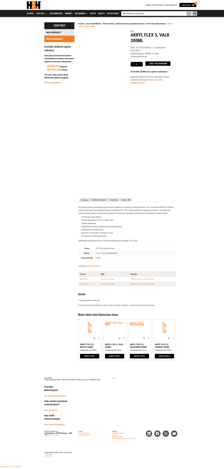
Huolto (101, 13)
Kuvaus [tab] (84, 200)
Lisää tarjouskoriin (158, 63)
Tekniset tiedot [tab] (98, 200)
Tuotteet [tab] (113, 200)
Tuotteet (40, 13)
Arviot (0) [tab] (125, 200)
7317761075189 (107, 284)
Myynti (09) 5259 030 (154, 5)
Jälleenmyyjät (56, 13)
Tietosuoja (48, 454)
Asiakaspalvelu (84, 435)
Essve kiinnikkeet (54, 39)
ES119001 (84, 279)
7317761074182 (107, 279)
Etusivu (30, 13)
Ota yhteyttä (50, 410)
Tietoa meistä (117, 433)
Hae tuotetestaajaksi (54, 424)
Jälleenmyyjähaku (52, 82)
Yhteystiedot (113, 13)
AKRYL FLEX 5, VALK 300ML (142, 279)
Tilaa (114, 378)
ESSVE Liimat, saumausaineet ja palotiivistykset (124, 23)
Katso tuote (89, 356)
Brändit (68, 13)
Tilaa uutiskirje (16, 466)
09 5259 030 (53, 66)
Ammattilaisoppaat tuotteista (124, 438)
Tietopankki (80, 13)
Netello (49, 456)
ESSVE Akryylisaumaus (156, 23)
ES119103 (84, 284)
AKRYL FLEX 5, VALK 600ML (142, 284)
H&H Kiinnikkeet (53, 32)
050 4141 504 (54, 69)
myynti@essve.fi (170, 5)
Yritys (93, 13)
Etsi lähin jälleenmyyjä (55, 396)
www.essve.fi (94, 266)
